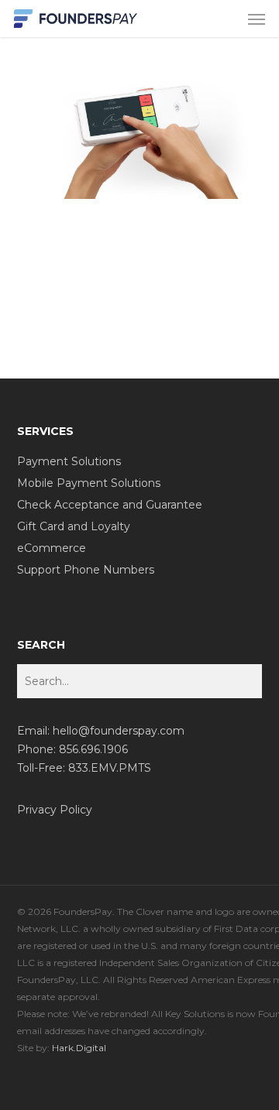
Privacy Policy (54, 810)
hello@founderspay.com (118, 731)
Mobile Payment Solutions (88, 483)
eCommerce (51, 548)
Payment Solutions (69, 461)
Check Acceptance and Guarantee (109, 505)
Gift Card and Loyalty (73, 526)
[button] (256, 18)
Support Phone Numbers (85, 570)
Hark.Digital (79, 1047)
